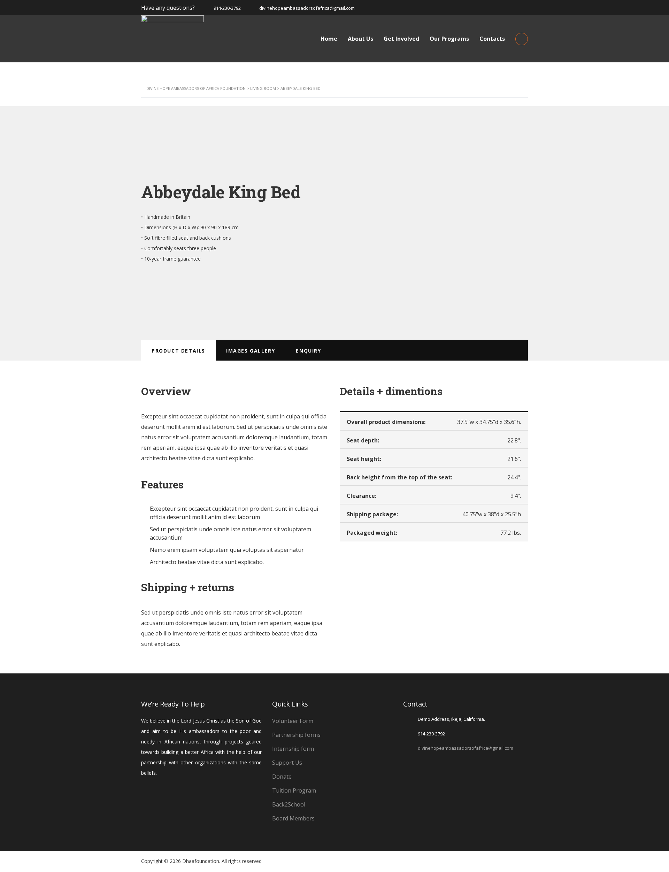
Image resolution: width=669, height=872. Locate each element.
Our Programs (449, 39)
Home (329, 39)
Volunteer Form (292, 721)
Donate (282, 776)
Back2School (288, 804)
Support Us (287, 762)
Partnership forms (296, 735)
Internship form (293, 749)
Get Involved (401, 39)
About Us (360, 39)
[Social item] (406, 766)
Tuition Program (294, 790)
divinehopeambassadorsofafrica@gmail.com (465, 748)
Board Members (293, 818)
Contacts (492, 39)
